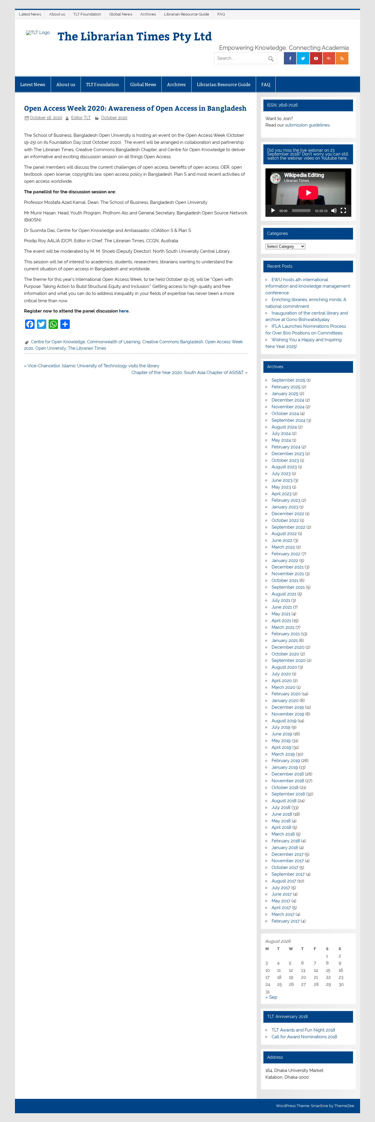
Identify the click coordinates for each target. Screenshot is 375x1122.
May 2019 (281, 740)
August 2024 (284, 427)
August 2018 (284, 800)
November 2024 (288, 406)
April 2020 (282, 680)
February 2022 (286, 553)
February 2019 (286, 760)
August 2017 (284, 881)
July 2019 (281, 727)
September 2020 (289, 660)
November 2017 (288, 860)
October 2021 (285, 580)
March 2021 (283, 627)
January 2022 (285, 560)
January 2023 (285, 507)
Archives (148, 14)
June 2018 (282, 814)
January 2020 (285, 700)
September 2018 (288, 794)
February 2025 (286, 387)
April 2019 (281, 747)
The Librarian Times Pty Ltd (135, 35)
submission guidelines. (307, 125)
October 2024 (285, 413)
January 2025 (285, 393)
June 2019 (282, 734)
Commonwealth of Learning (113, 341)
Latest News (30, 14)
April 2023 (282, 493)
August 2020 (284, 667)
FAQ (221, 14)
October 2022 (285, 520)
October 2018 (285, 787)
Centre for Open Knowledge (58, 341)
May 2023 (281, 487)
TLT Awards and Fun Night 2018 (303, 1030)
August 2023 (284, 466)
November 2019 (288, 714)
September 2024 (288, 420)
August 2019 (284, 720)
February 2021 (286, 633)
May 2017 (281, 901)
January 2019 (285, 767)
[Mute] (334, 211)
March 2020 (283, 687)
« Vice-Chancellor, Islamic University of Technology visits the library (91, 365)
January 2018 (285, 847)
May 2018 (281, 821)
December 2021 (288, 567)
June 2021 (282, 607)
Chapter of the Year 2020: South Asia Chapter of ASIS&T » (190, 372)
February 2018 (286, 840)
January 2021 (285, 640)
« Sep (271, 997)
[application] (308, 192)
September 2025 (288, 380)
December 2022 (288, 513)
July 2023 (281, 473)
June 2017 (282, 894)
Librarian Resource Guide (186, 14)
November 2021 (288, 573)
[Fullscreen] (343, 211)
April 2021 (281, 620)
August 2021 (284, 594)
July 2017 (281, 887)
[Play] (273, 211)
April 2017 (281, 907)
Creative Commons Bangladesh (172, 341)
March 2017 (283, 914)
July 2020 (281, 674)
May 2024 (281, 440)
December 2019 (288, 707)
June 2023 (282, 480)
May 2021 (281, 613)
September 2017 (288, 874)
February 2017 (286, 921)
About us (57, 14)
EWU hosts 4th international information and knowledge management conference (307, 286)
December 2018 (288, 774)
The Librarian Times (87, 348)
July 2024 (281, 433)
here (124, 311)
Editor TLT (81, 117)
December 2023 (288, 453)
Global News (120, 14)
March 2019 (283, 754)
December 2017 (288, 854)
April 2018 (281, 827)
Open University (50, 348)
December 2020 (288, 647)
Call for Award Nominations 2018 (304, 1036)
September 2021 (288, 587)
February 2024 (286, 447)
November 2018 (288, 780)
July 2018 (281, 807)
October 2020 (114, 117)
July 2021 (281, 600)
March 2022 (283, 547)
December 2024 (288, 400)
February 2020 (286, 693)
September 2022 (288, 527)
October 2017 (285, 867)
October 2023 (285, 460)
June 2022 (282, 540)
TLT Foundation (87, 14)
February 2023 (286, 500)
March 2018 (283, 834)
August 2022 (284, 533)
